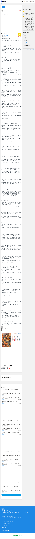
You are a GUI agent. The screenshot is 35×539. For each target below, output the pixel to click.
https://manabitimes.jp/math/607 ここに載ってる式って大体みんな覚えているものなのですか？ (29, 29)
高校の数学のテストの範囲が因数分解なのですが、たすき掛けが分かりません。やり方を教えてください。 (29, 19)
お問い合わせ (8, 530)
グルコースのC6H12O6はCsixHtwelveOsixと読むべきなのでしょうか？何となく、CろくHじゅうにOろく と (29, 17)
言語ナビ (12, 530)
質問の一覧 (11, 525)
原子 (12, 517)
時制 (10, 521)
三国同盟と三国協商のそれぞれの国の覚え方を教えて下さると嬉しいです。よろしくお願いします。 (29, 22)
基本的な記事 (4, 512)
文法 (2, 521)
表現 (4, 521)
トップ (3, 525)
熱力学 (7, 517)
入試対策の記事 (8, 512)
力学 (2, 517)
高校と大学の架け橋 (20, 517)
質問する (15, 525)
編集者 (6, 528)
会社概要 (3, 528)
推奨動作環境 (4, 530)
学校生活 (26, 43)
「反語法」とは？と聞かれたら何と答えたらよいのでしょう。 (29, 27)
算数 (26, 37)
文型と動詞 (7, 521)
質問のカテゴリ (6, 525)
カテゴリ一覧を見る (29, 49)
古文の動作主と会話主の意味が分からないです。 (29, 12)
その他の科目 (27, 47)
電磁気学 (9, 517)
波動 (4, 517)
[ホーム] (1, 3)
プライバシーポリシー (14, 528)
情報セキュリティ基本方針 (22, 528)
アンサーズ (4, 3)
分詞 (12, 521)
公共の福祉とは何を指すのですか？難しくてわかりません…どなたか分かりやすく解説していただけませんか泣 (29, 14)
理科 (26, 40)
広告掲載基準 (28, 528)
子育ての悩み (27, 45)
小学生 (24, 34)
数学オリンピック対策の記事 (24, 512)
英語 (26, 38)
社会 (26, 42)
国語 (26, 35)
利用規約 (9, 528)
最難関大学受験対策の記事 (15, 512)
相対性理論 (15, 517)
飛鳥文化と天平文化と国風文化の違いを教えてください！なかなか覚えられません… (29, 24)
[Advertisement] (11, 22)
